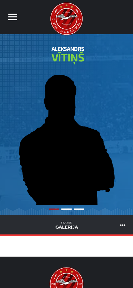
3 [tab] (79, 209)
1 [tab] (54, 209)
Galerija (66, 225)
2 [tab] (66, 209)
